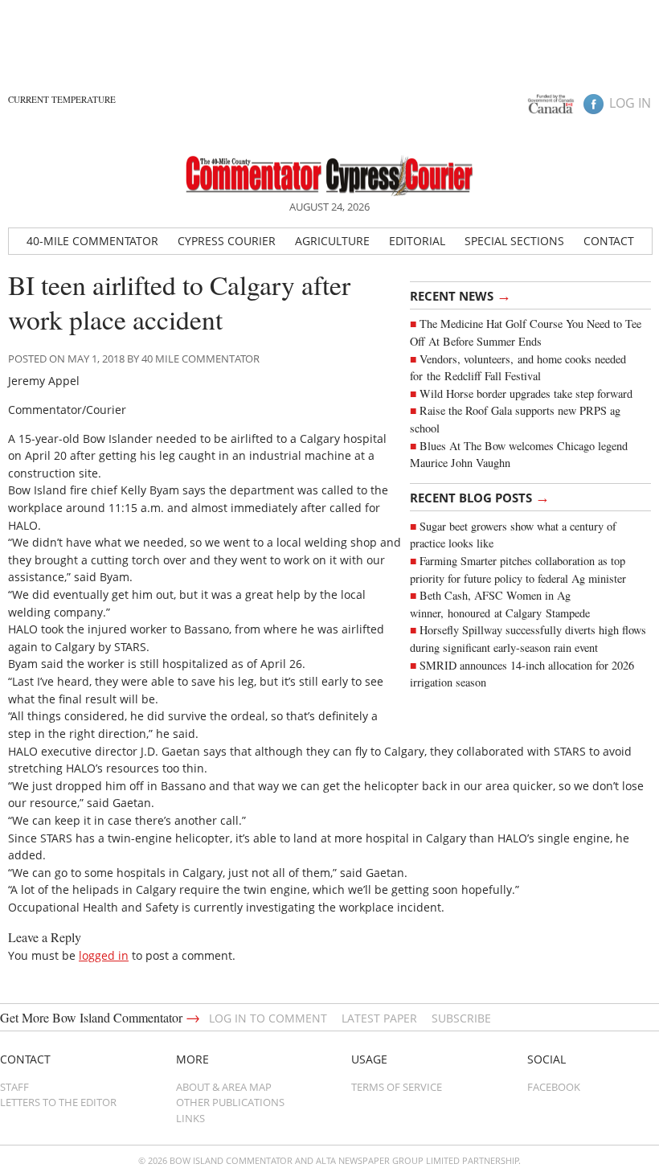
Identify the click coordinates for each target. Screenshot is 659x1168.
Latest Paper (379, 1018)
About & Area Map (224, 1087)
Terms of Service (396, 1087)
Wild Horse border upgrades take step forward (526, 393)
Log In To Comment (268, 1018)
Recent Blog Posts (480, 496)
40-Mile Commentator (92, 240)
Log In (630, 103)
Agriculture (332, 240)
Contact (608, 240)
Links (190, 1118)
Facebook (553, 1087)
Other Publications (230, 1102)
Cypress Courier (227, 240)
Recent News (460, 295)
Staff (14, 1087)
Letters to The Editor (58, 1102)
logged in (104, 955)
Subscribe (461, 1018)
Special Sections (514, 240)
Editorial (417, 240)
